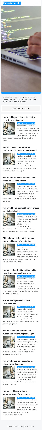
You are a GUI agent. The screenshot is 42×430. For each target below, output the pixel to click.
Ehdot (10, 426)
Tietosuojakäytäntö (21, 426)
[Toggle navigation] (37, 3)
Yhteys (31, 426)
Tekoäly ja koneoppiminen (21, 108)
